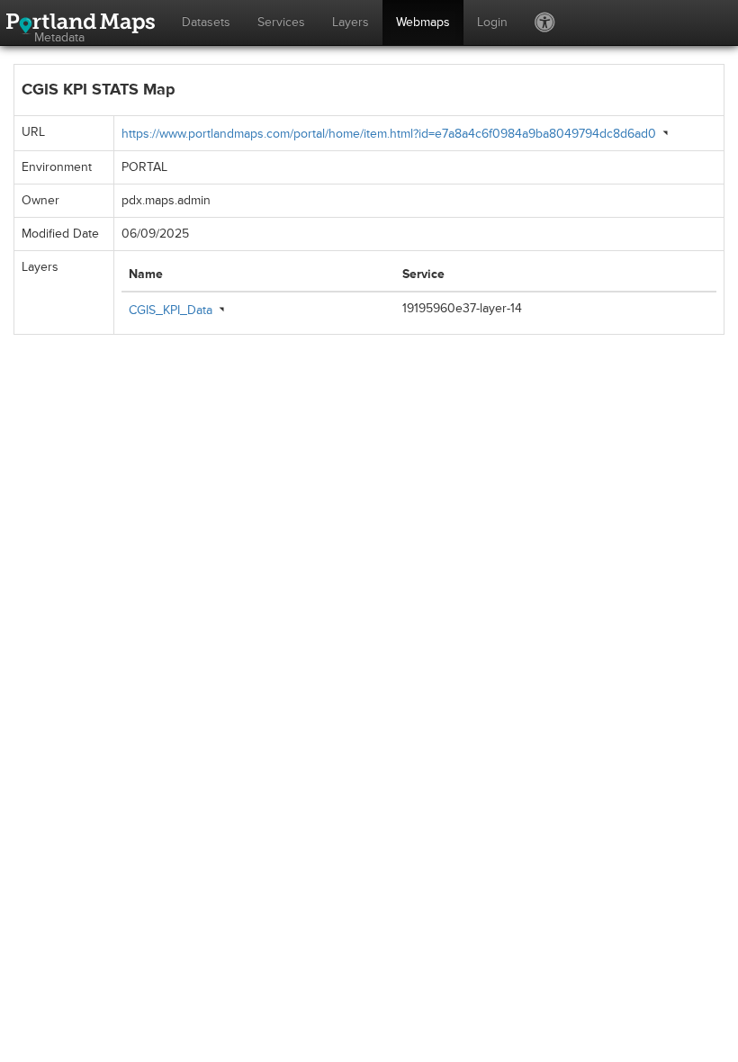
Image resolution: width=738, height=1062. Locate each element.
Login (492, 22)
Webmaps (423, 22)
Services (281, 22)
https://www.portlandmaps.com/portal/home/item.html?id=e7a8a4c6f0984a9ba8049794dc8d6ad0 (389, 133)
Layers (350, 22)
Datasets (206, 22)
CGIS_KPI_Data (170, 310)
